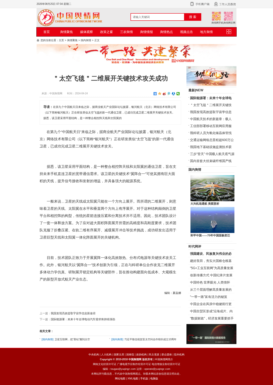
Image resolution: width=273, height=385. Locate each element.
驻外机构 (179, 354)
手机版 (144, 378)
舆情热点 (166, 32)
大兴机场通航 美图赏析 (204, 203)
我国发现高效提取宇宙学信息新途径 (73, 313)
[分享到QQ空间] (159, 93)
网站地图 (120, 378)
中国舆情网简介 (164, 359)
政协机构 (141, 354)
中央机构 (94, 354)
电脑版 (154, 378)
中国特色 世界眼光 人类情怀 (210, 282)
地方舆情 (206, 32)
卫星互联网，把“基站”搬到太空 (72, 339)
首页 (46, 32)
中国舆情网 (135, 359)
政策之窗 (106, 32)
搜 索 (192, 17)
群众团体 (166, 354)
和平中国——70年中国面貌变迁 (210, 235)
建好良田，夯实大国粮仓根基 (211, 261)
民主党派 (154, 354)
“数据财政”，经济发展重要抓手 (212, 318)
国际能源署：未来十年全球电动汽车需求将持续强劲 (83, 319)
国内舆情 (86, 40)
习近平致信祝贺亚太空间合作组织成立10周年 (150, 339)
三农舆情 (126, 32)
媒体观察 (86, 32)
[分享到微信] (178, 93)
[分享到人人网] (173, 93)
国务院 (130, 354)
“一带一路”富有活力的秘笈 (208, 296)
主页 (61, 40)
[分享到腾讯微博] (169, 93)
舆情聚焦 (66, 32)
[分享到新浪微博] (164, 93)
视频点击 (186, 32)
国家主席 (119, 354)
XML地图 (133, 378)
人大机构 (106, 354)
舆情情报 (146, 32)
